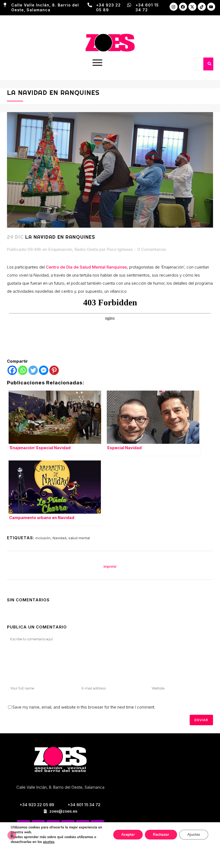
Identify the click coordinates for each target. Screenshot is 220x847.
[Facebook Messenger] (43, 370)
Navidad (59, 538)
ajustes (48, 841)
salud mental (79, 538)
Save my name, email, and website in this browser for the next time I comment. (83, 707)
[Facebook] (183, 7)
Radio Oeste (86, 249)
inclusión (42, 538)
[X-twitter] (192, 7)
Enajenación (60, 249)
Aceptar (128, 834)
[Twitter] (33, 370)
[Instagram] (174, 7)
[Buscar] (209, 64)
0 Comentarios (151, 249)
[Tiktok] (202, 7)
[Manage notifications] (12, 835)
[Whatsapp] (22, 370)
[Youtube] (211, 7)
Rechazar (161, 834)
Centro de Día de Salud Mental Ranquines (86, 267)
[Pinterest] (54, 370)
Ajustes (193, 834)
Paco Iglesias (120, 249)
